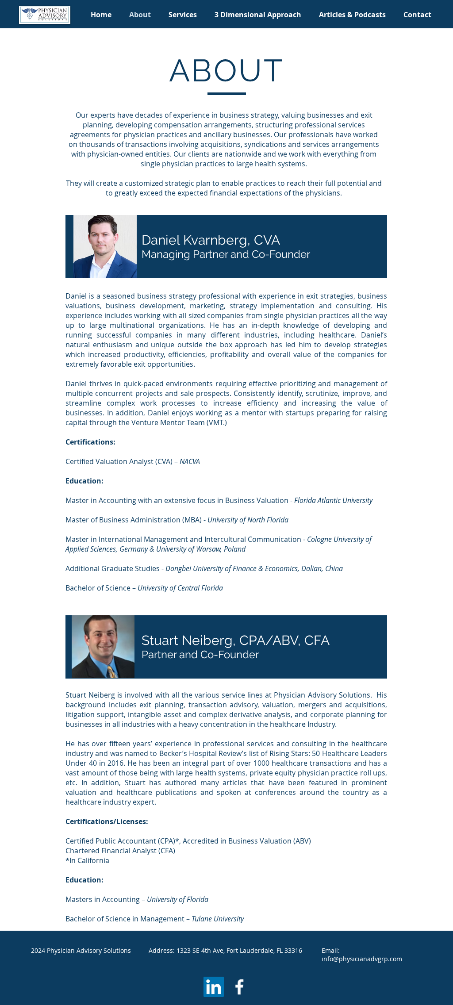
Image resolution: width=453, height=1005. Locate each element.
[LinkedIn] (213, 987)
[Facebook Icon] (239, 987)
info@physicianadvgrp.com (362, 959)
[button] (183, 15)
